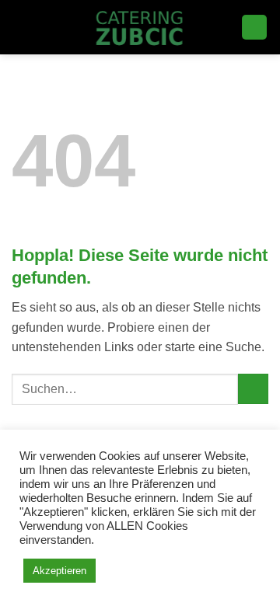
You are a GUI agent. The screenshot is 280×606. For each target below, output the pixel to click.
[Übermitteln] (253, 389)
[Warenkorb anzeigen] (254, 27)
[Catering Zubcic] (140, 27)
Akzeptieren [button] (59, 570)
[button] (21, 27)
